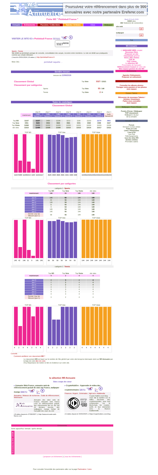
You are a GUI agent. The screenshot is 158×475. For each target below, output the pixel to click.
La (131, 63)
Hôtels (92, 25)
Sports (14, 51)
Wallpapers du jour (132, 115)
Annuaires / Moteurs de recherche (27, 395)
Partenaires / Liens (85, 469)
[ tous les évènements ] (73, 456)
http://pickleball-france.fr (46, 57)
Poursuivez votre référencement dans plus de (105, 9)
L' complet (131, 50)
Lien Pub (131, 134)
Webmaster (18, 397)
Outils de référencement (50, 395)
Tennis (20, 51)
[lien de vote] (40, 361)
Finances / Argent (71, 393)
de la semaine (131, 117)
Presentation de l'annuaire (131, 65)
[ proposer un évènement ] (53, 456)
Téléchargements (131, 136)
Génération (83, 393)
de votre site (131, 67)
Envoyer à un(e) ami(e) (131, 127)
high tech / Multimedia (97, 393)
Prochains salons (131, 141)
